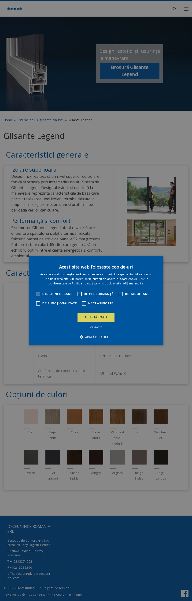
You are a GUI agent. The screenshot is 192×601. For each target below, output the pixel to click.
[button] (96, 337)
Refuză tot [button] (95, 327)
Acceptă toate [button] (96, 317)
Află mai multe (133, 283)
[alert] (96, 300)
